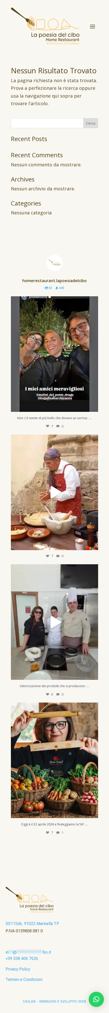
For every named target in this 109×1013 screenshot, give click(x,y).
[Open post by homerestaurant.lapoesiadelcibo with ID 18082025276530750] (54, 622)
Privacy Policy (18, 969)
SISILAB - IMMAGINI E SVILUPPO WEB (54, 1001)
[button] (96, 999)
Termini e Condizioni (24, 979)
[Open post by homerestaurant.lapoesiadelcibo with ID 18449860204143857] (54, 354)
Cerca (90, 123)
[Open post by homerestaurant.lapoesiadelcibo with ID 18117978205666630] (54, 492)
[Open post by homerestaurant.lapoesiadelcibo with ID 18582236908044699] (54, 760)
